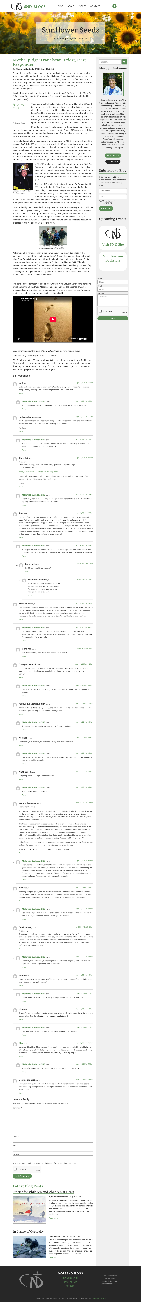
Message (100, 293)
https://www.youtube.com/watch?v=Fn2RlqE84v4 (38, 472)
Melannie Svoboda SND (34, 401)
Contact (95, 6)
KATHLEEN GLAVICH (70, 1278)
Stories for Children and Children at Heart (43, 1192)
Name (16, 1137)
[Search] (124, 61)
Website (16, 1154)
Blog (60, 6)
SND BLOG (70, 1286)
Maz (21, 1043)
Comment (17, 1108)
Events (82, 6)
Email (15, 1145)
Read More (53, 1218)
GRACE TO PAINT (70, 1282)
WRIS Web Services (99, 1298)
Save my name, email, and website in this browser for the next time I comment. (45, 1163)
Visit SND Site (113, 244)
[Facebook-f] (114, 6)
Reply (21, 393)
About (70, 6)
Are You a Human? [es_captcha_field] (107, 202)
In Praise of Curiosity (28, 1231)
